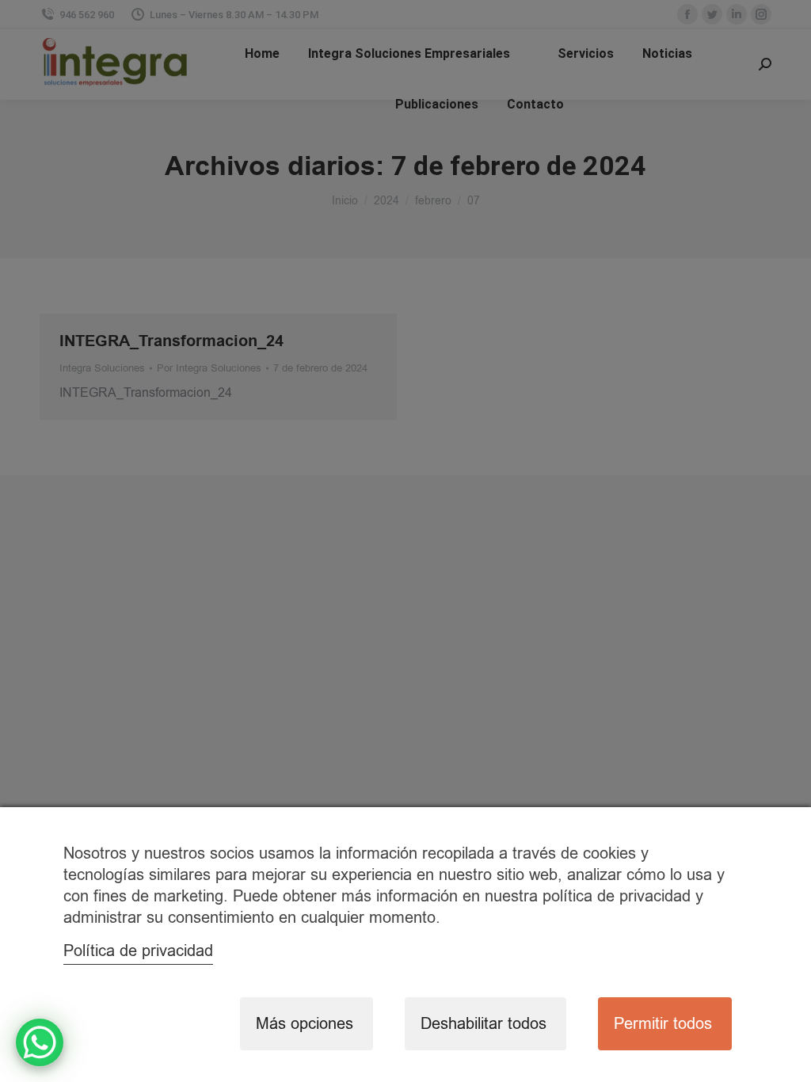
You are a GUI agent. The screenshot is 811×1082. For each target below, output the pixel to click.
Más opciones (304, 1023)
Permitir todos (663, 1023)
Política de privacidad (138, 951)
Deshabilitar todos (483, 1023)
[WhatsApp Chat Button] (39, 1042)
